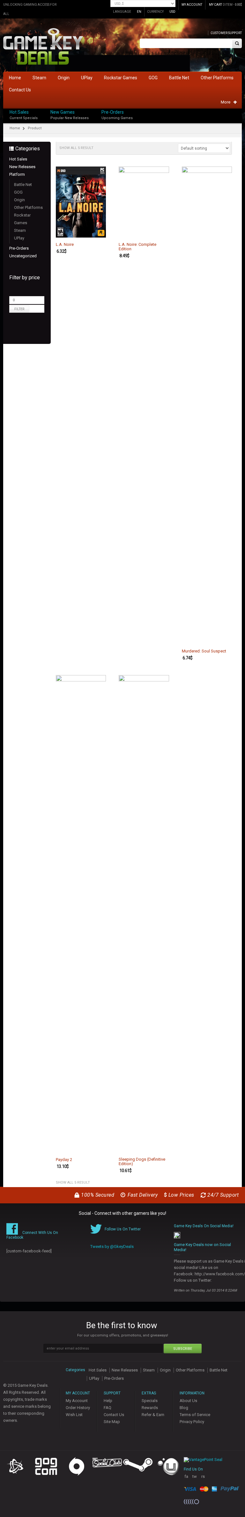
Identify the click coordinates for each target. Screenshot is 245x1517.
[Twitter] (240, 117)
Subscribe (182, 1349)
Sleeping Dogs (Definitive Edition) (142, 1161)
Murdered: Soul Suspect (204, 651)
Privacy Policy (192, 1421)
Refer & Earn (153, 1414)
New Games (62, 112)
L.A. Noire (65, 244)
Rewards (150, 1407)
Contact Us (114, 1414)
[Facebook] (240, 110)
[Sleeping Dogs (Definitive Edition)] (144, 914)
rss (203, 1479)
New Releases (22, 166)
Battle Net (23, 184)
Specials (150, 1400)
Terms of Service (195, 1414)
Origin (19, 199)
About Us (188, 1400)
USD (172, 11)
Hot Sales (19, 112)
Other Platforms (28, 207)
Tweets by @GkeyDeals (112, 1246)
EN (139, 11)
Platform (17, 174)
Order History (78, 1407)
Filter (19, 309)
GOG (18, 192)
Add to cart (97, 232)
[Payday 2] (81, 914)
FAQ (107, 1407)
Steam (20, 230)
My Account (77, 1400)
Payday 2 (64, 1159)
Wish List (74, 1414)
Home (15, 128)
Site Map (112, 1421)
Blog (184, 1407)
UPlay (19, 238)
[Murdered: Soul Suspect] (207, 405)
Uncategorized (23, 255)
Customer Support (226, 33)
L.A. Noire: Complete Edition (137, 246)
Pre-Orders (112, 112)
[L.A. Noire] (81, 202)
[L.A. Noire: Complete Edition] (144, 202)
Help (108, 1400)
